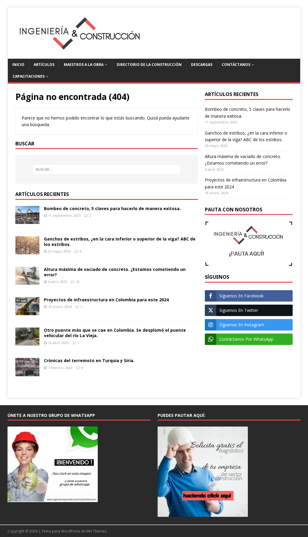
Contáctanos (236, 64)
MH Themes (96, 531)
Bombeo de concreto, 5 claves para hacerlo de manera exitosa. (112, 208)
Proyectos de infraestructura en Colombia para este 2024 (106, 300)
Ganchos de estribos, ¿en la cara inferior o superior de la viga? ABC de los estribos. (120, 241)
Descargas (201, 64)
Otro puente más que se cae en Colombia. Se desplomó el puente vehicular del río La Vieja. (115, 332)
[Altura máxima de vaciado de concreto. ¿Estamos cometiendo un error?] (27, 281)
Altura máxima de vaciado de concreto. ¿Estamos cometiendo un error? (115, 272)
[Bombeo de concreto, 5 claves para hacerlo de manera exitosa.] (27, 220)
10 (77, 281)
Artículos (44, 64)
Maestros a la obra (83, 64)
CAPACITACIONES (29, 76)
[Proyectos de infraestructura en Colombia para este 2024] (27, 312)
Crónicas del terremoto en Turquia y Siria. (89, 360)
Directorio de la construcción (149, 64)
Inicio (18, 64)
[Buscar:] (106, 169)
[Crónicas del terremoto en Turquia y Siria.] (27, 372)
